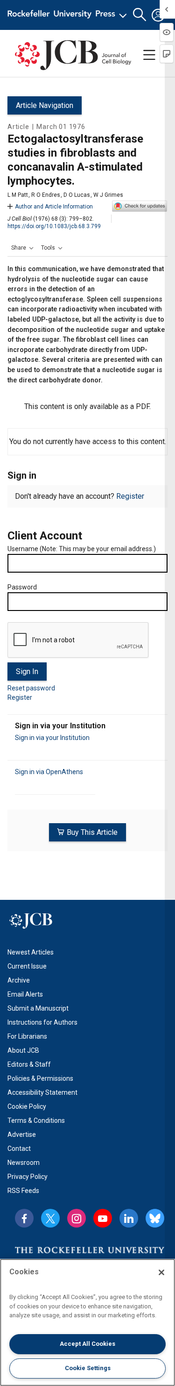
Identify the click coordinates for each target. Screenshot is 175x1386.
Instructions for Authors (42, 1022)
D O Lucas (76, 195)
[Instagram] (76, 1218)
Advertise (21, 1134)
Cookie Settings (88, 1368)
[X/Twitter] (50, 1218)
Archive (18, 980)
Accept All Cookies (87, 1343)
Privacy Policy (27, 1176)
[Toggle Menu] (149, 55)
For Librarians (27, 1036)
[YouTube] (102, 1218)
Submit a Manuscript (38, 1008)
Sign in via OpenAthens (49, 772)
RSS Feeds (23, 1190)
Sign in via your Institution (52, 737)
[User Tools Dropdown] (158, 15)
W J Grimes (108, 195)
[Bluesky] (155, 1218)
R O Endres (45, 195)
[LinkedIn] (128, 1218)
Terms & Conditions (36, 1120)
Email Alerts (25, 994)
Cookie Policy (26, 1106)
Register (130, 496)
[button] (22, 247)
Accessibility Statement (42, 1092)
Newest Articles (30, 952)
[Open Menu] (68, 15)
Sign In (27, 671)
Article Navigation (44, 105)
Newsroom (23, 1162)
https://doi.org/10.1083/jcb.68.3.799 (54, 226)
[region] (87, 1322)
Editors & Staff (29, 1064)
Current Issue (27, 966)
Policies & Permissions (40, 1078)
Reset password (31, 688)
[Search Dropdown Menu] (139, 15)
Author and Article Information (54, 206)
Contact (19, 1148)
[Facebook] (24, 1218)
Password (22, 587)
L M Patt (17, 195)
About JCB (23, 1050)
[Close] (161, 1272)
